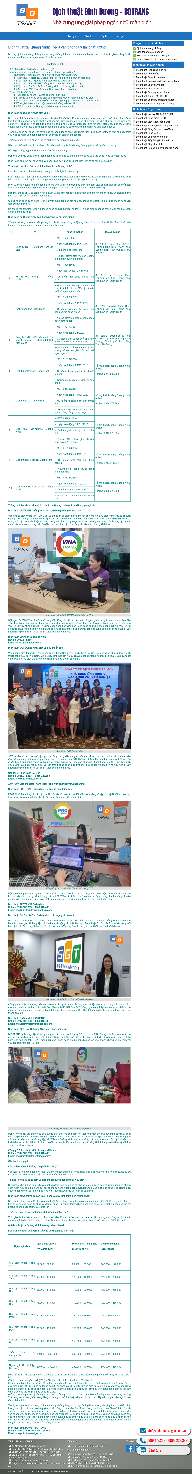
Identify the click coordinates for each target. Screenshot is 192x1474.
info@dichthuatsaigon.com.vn (166, 1430)
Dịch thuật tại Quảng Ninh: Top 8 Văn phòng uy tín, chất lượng (57, 47)
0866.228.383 (177, 1440)
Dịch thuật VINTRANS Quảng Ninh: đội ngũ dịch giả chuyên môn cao (52, 77)
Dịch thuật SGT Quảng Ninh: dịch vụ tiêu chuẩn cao (43, 80)
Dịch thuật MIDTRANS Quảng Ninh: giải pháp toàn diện (45, 89)
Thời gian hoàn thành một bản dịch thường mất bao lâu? (46, 103)
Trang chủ (74, 36)
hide (60, 64)
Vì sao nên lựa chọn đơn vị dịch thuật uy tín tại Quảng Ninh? (42, 72)
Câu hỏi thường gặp (21, 92)
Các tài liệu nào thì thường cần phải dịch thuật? (41, 94)
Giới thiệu (90, 36)
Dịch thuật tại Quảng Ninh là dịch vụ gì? (32, 69)
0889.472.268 (156, 1440)
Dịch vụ (105, 36)
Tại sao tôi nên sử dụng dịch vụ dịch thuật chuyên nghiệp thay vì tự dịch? (54, 97)
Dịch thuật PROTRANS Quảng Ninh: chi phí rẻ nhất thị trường (48, 83)
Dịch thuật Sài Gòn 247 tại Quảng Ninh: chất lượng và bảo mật (49, 86)
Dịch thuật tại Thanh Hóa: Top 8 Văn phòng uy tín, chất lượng (52, 783)
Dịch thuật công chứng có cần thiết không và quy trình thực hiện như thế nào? (57, 100)
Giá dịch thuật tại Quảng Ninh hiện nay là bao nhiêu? (43, 106)
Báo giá (120, 36)
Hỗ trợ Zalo (154, 1450)
